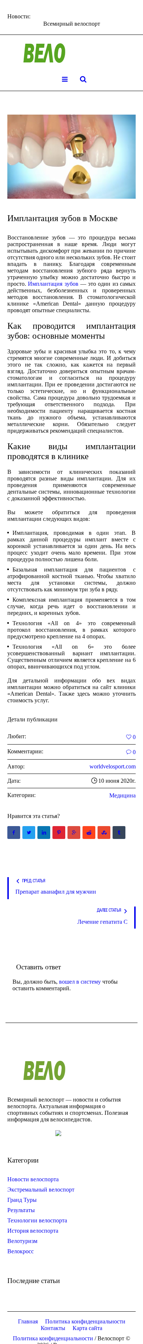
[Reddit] (88, 832)
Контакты (53, 1328)
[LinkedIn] (43, 832)
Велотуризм (22, 1241)
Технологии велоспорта (37, 1220)
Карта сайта (87, 1328)
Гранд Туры (22, 1200)
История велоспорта (32, 1231)
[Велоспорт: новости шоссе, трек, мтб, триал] (71, 53)
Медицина (122, 795)
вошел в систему (80, 982)
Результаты (21, 1210)
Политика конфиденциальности (85, 1321)
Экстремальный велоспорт (40, 1189)
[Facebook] (13, 832)
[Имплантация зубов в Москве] (71, 157)
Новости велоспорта (33, 1179)
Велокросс (20, 1251)
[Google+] (73, 832)
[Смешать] (104, 832)
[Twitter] (28, 832)
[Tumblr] (119, 832)
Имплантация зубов (53, 284)
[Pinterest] (58, 832)
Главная (28, 1321)
